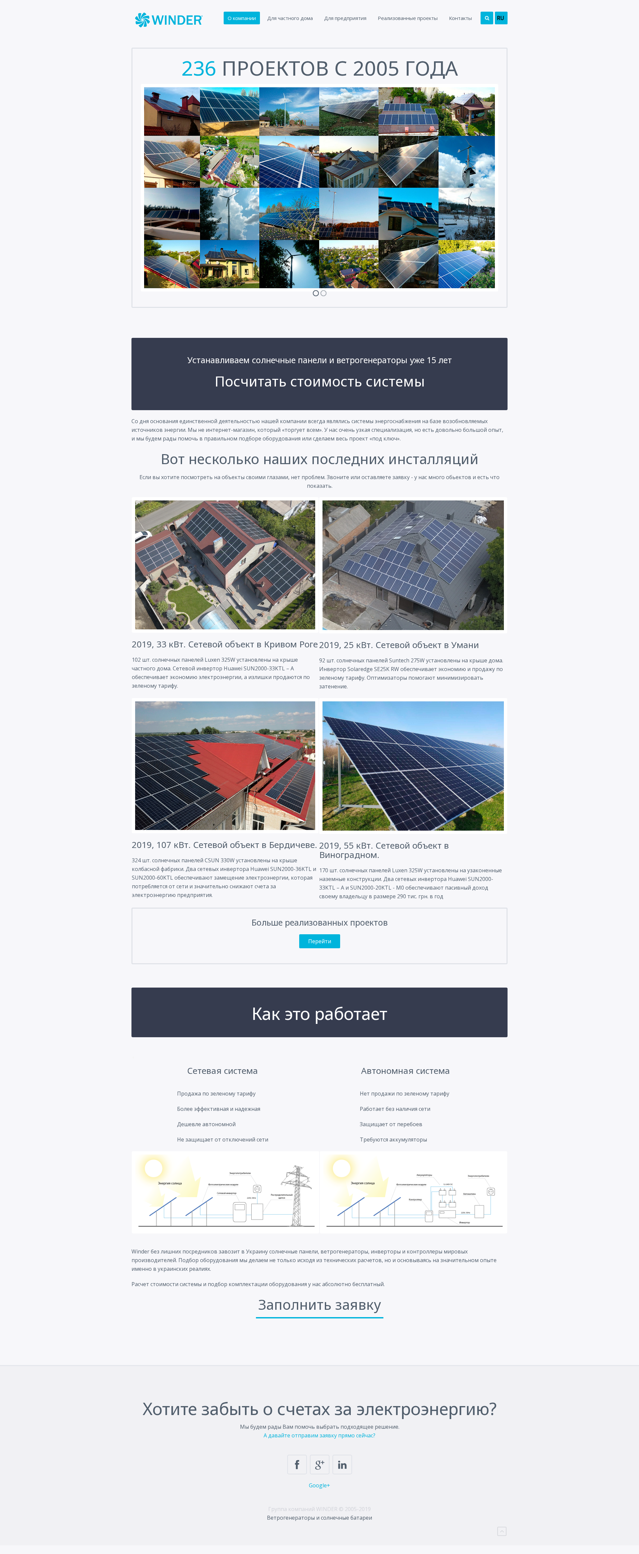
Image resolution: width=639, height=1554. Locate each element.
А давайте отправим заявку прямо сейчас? (319, 1435)
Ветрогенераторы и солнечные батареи (319, 1517)
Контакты (460, 18)
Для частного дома (290, 18)
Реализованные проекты (408, 18)
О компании (242, 18)
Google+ (319, 1485)
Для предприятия (345, 18)
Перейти (319, 941)
